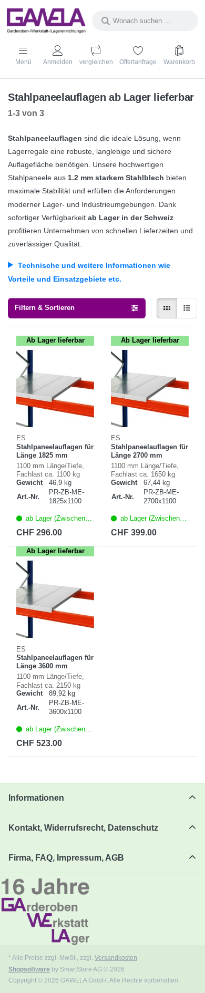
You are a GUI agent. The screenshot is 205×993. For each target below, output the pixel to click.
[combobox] (145, 21)
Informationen (36, 797)
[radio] (167, 308)
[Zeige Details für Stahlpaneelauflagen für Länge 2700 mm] (150, 389)
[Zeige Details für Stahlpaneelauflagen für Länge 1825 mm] (55, 389)
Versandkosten (116, 957)
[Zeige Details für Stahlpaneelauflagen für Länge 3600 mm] (55, 599)
